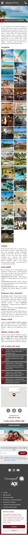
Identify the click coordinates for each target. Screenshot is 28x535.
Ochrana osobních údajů (10, 507)
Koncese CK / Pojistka (9, 502)
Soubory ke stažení (8, 497)
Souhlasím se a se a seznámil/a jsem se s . (16, 459)
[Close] (17, 389)
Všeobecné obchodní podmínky (12, 504)
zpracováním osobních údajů (10, 458)
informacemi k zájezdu (10, 460)
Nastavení (14, 530)
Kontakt (5, 492)
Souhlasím (14, 526)
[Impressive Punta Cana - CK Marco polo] (7, 55)
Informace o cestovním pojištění (12, 500)
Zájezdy (14, 438)
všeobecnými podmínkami (16, 457)
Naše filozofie (7, 495)
